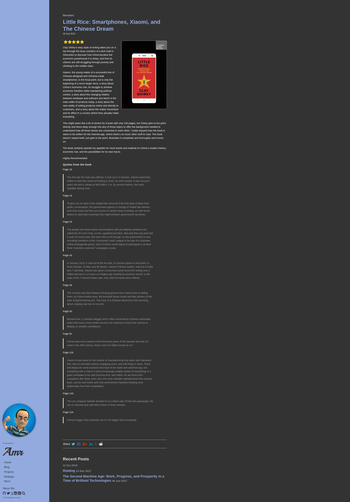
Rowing (77, 471)
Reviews (68, 15)
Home (7, 462)
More (7, 481)
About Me (8, 488)
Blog (6, 467)
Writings (9, 476)
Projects (9, 471)
